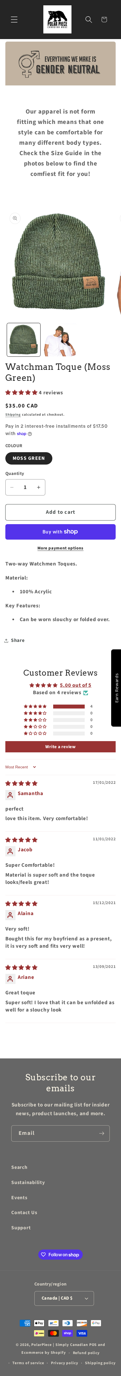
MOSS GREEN (29, 458)
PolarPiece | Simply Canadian (59, 1345)
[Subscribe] (101, 1133)
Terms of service (28, 1363)
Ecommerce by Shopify (43, 1353)
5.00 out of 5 (75, 685)
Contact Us (24, 1212)
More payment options (60, 548)
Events (19, 1197)
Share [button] (18, 640)
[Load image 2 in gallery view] (60, 339)
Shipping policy (100, 1363)
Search (19, 1167)
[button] (14, 19)
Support (21, 1227)
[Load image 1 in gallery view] (23, 339)
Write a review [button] (60, 747)
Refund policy (86, 1353)
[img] (21, 783)
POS (93, 1345)
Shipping (13, 414)
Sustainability (28, 1182)
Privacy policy (64, 1363)
